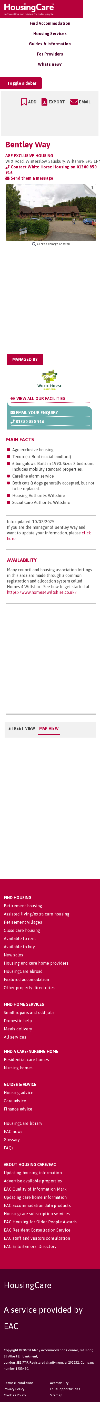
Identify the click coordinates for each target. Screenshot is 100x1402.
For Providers (50, 54)
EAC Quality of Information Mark (35, 1189)
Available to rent (20, 938)
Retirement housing (23, 905)
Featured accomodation (26, 979)
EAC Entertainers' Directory (30, 1246)
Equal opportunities (65, 1389)
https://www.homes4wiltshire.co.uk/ (42, 592)
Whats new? (50, 64)
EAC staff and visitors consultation (37, 1238)
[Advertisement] (50, 300)
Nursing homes (18, 1067)
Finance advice (18, 1109)
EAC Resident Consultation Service (37, 1230)
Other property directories (29, 987)
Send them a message (31, 178)
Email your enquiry (36, 412)
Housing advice (18, 1092)
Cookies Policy (15, 1395)
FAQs (8, 1148)
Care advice (15, 1100)
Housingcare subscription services (37, 1213)
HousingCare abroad (23, 971)
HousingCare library (23, 1123)
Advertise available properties (33, 1181)
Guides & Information (50, 43)
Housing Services (50, 33)
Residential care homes (26, 1059)
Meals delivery (18, 1029)
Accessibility (59, 1383)
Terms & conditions (18, 1383)
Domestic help (18, 1020)
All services (15, 1037)
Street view (21, 728)
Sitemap (56, 1395)
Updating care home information (35, 1197)
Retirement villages (23, 922)
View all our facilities (40, 398)
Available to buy (19, 946)
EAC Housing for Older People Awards (40, 1222)
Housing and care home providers (36, 963)
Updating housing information (33, 1172)
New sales (13, 955)
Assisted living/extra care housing (36, 914)
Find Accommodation (50, 23)
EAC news (13, 1131)
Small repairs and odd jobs (29, 1012)
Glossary (12, 1139)
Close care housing (22, 930)
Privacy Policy (14, 1389)
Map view (49, 728)
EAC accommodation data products (37, 1205)
